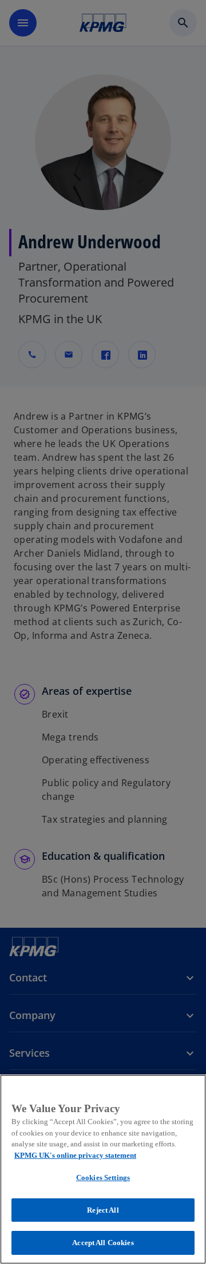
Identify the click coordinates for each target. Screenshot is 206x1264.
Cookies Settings (103, 1177)
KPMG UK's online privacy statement (75, 1155)
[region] (103, 1169)
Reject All (102, 1210)
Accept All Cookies (102, 1242)
